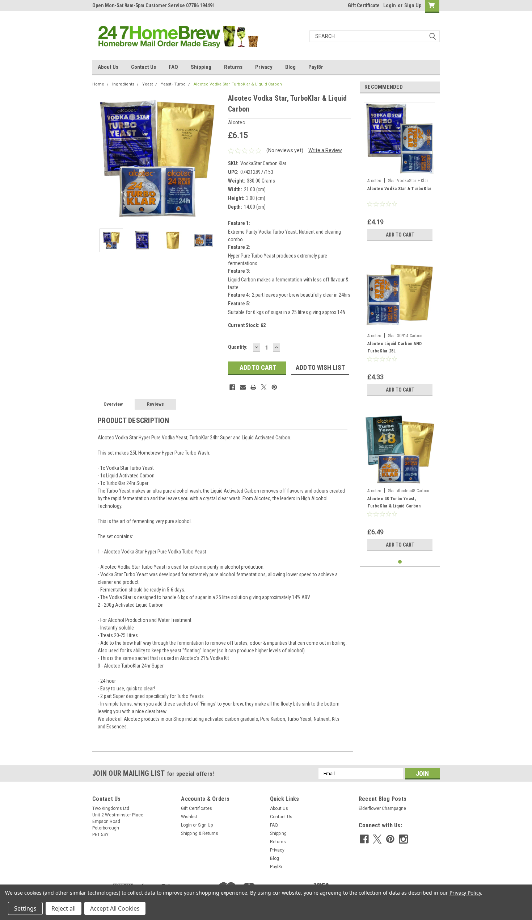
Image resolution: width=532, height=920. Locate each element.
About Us (108, 67)
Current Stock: (247, 325)
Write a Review (325, 150)
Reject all (63, 908)
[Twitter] (264, 387)
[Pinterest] (274, 387)
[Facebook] (232, 387)
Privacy (264, 67)
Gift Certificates (196, 808)
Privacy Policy (465, 892)
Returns (233, 67)
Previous (99, 158)
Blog (290, 67)
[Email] (243, 387)
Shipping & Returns (199, 833)
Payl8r (315, 67)
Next (215, 158)
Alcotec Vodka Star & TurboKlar (399, 188)
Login (389, 5)
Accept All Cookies (115, 908)
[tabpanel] (400, 172)
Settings (25, 908)
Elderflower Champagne (382, 808)
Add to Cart (400, 235)
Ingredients (123, 84)
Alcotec (374, 180)
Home (98, 84)
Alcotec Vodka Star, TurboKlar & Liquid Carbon (238, 84)
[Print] (253, 387)
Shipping (201, 67)
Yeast (147, 84)
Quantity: (238, 347)
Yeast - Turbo (173, 84)
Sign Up (412, 5)
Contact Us (143, 67)
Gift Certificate (364, 5)
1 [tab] (400, 562)
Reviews (155, 404)
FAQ (173, 67)
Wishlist (189, 816)
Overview (113, 404)
